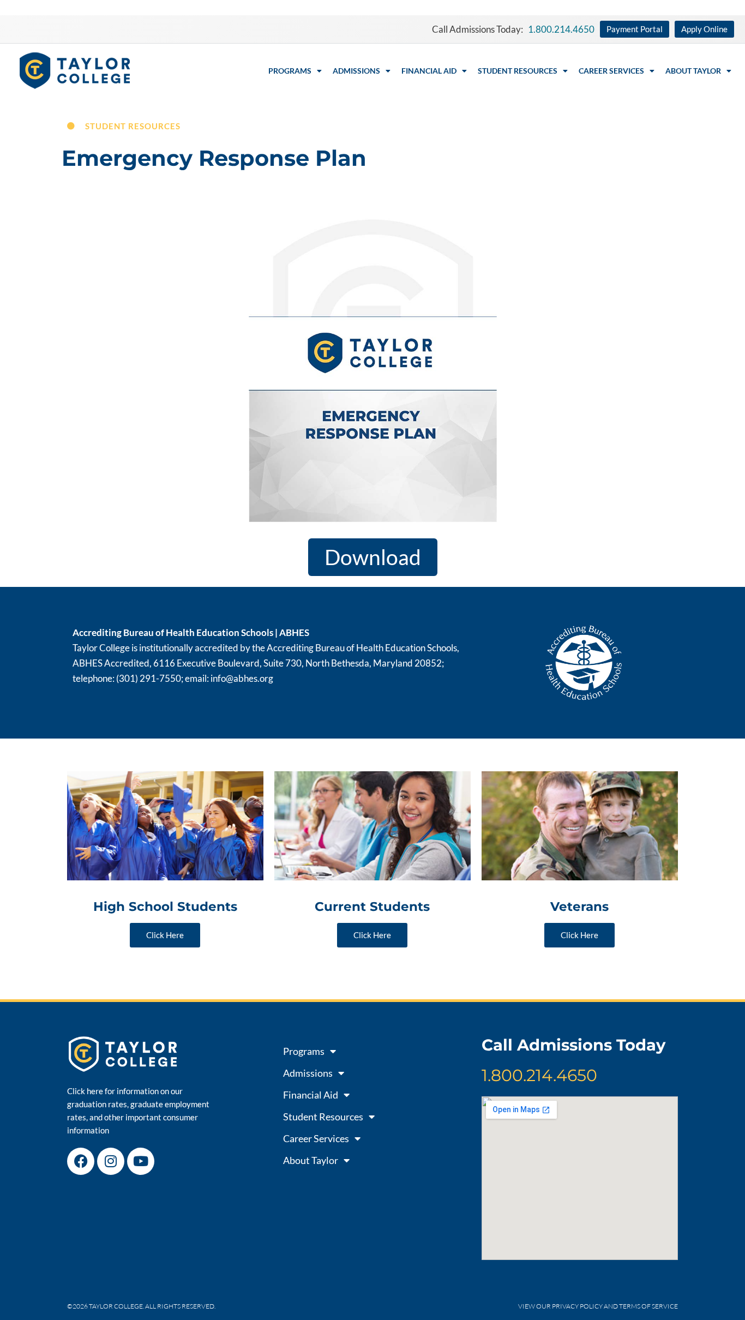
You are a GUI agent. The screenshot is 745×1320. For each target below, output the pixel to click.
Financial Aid (428, 70)
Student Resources (517, 70)
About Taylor (693, 70)
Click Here (165, 935)
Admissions (356, 70)
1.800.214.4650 (539, 1075)
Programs (289, 70)
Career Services (611, 70)
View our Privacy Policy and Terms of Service (598, 1306)
